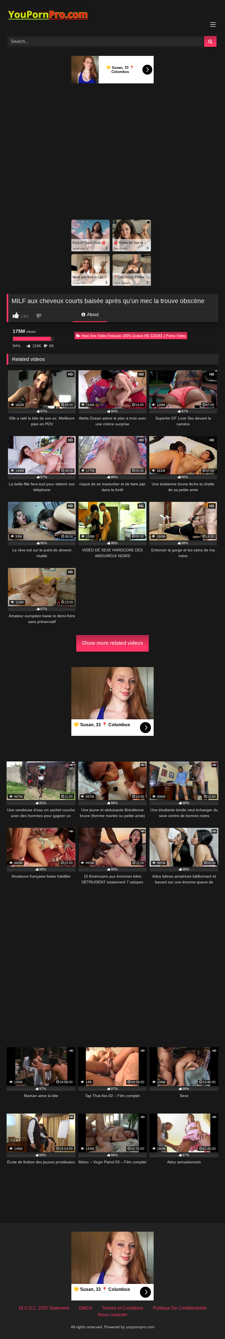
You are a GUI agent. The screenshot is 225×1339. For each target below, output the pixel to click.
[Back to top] (208, 1322)
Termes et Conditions (122, 1308)
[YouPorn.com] (112, 16)
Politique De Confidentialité (180, 1308)
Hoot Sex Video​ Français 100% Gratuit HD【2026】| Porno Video (133, 336)
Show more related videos (112, 643)
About (92, 314)
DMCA (85, 1308)
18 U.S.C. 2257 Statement (43, 1308)
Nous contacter (112, 1314)
